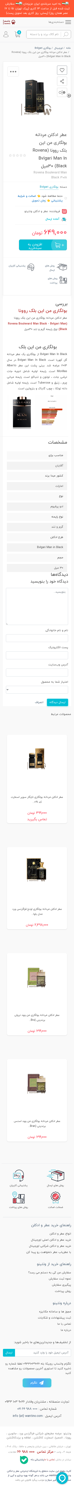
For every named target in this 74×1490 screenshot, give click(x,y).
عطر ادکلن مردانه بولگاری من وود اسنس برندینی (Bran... (37, 1123)
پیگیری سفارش (61, 1285)
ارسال (9, 1353)
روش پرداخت (63, 1291)
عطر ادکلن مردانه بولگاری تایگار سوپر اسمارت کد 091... (37, 799)
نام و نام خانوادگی (56, 630)
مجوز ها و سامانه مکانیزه (55, 1312)
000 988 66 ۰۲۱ (27, 1409)
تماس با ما (64, 1324)
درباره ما (66, 1330)
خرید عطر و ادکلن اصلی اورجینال (51, 1240)
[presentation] (69, 96)
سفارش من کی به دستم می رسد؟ (49, 1273)
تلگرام (33, 1383)
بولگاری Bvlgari (49, 187)
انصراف (39, 702)
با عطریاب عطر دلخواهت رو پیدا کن (48, 1252)
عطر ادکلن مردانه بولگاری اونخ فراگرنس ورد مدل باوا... (37, 911)
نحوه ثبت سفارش (60, 1279)
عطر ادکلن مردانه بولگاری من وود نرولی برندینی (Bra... (37, 1017)
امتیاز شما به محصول (54, 682)
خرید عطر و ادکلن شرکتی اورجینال (50, 1246)
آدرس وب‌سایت (58, 665)
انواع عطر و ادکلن (60, 1234)
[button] (17, 34)
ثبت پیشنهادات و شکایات (54, 1318)
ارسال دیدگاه (58, 702)
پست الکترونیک (58, 647)
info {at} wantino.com (28, 1416)
